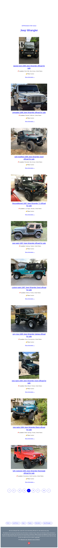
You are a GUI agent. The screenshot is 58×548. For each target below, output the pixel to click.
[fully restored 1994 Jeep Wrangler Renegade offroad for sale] (29, 468)
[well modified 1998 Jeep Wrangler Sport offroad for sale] (29, 154)
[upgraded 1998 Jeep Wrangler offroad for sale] (29, 110)
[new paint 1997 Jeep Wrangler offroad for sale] (29, 241)
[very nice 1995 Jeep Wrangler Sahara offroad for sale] (29, 331)
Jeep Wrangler (29, 30)
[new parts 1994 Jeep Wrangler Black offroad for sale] (29, 425)
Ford (8, 523)
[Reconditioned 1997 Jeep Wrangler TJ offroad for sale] (29, 201)
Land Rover (15, 523)
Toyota (29, 523)
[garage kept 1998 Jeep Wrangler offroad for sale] (29, 63)
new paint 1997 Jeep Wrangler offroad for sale (29, 243)
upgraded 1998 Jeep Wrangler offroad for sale (29, 112)
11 (44, 490)
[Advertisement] (29, 11)
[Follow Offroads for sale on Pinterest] (29, 543)
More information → (30, 77)
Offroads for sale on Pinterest (34, 539)
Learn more (37, 537)
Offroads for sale (29, 26)
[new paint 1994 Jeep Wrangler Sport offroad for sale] (29, 378)
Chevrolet (37, 523)
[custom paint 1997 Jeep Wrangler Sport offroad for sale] (29, 285)
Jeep (23, 523)
